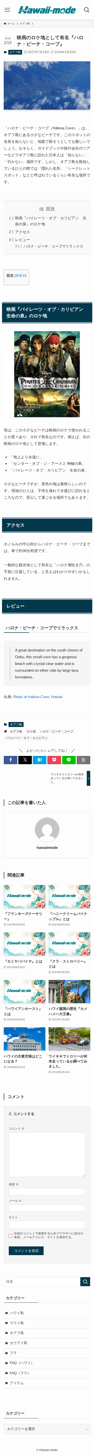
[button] (10, 760)
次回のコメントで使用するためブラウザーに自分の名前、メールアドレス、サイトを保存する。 (48, 1235)
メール (15, 1201)
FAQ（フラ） (20, 1373)
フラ (13, 1353)
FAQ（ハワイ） (22, 1363)
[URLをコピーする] (83, 760)
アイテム (17, 1383)
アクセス (22, 232)
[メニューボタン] (7, 10)
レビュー (22, 240)
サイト (13, 1217)
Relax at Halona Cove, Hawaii (37, 697)
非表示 (20, 275)
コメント (17, 1128)
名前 (14, 1184)
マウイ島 (17, 1323)
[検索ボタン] (86, 10)
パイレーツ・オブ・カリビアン (27, 738)
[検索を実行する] (85, 1281)
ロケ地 (31, 731)
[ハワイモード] (46, 10)
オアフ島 (15, 52)
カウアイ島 (18, 1343)
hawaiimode (47, 848)
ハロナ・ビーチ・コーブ (56, 731)
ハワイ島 (17, 1313)
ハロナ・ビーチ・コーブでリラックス (53, 246)
